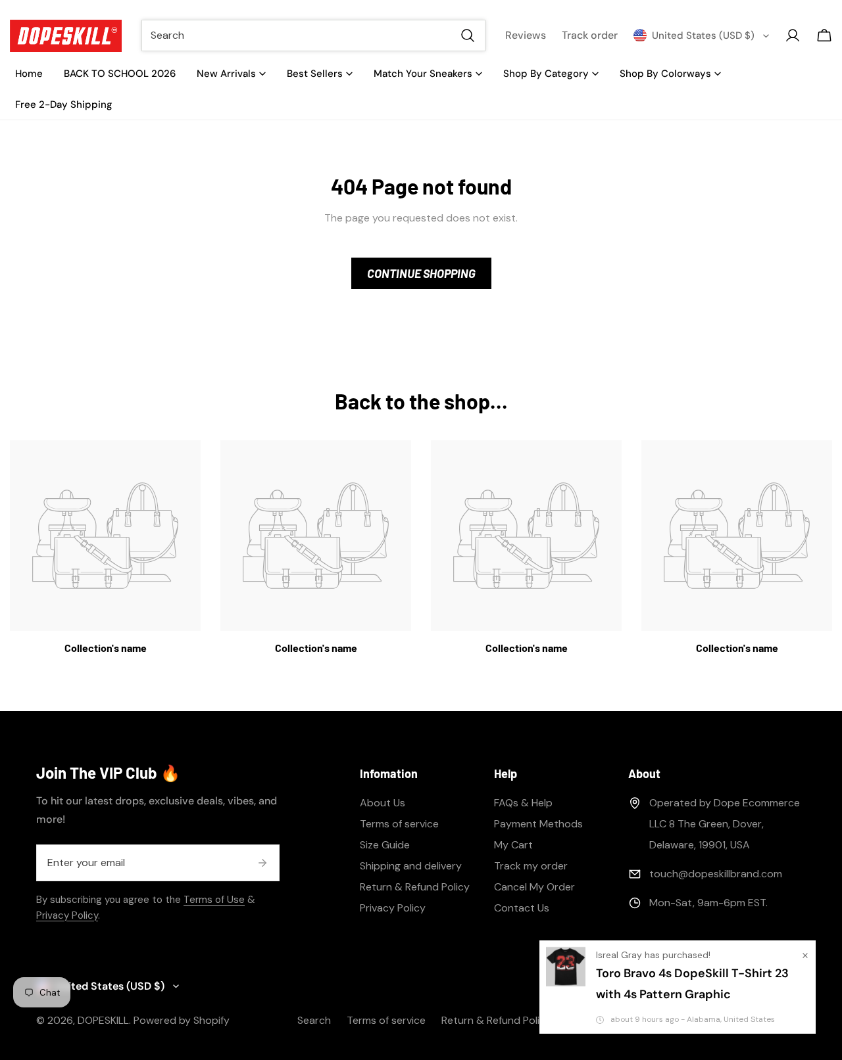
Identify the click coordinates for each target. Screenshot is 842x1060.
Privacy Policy (67, 915)
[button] (824, 35)
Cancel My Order (534, 887)
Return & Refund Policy (415, 887)
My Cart (513, 845)
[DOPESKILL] (66, 36)
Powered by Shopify (182, 1020)
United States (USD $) (703, 35)
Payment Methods (538, 824)
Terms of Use (214, 899)
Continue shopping (421, 273)
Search (314, 1020)
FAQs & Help (523, 803)
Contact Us (521, 908)
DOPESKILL (103, 1020)
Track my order (531, 866)
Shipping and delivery (411, 866)
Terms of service (399, 824)
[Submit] (262, 862)
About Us (382, 803)
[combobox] (313, 35)
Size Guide (385, 845)
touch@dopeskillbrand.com (715, 874)
